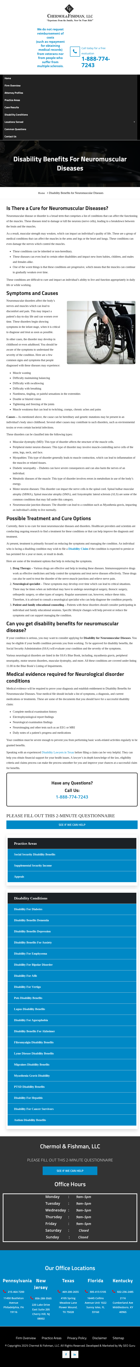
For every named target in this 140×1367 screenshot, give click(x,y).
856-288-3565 (43, 1298)
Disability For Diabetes (28, 909)
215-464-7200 (16, 1292)
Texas (68, 1280)
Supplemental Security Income (33, 865)
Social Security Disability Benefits (34, 854)
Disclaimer (99, 1338)
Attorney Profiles (14, 93)
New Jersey (41, 1284)
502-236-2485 (125, 1292)
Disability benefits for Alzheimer (34, 1031)
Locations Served (14, 122)
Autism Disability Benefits (30, 1120)
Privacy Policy (77, 1338)
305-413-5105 (98, 1292)
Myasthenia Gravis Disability (32, 1075)
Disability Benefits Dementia (31, 920)
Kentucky (123, 1280)
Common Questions (15, 129)
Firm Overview (13, 85)
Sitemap (118, 1338)
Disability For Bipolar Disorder (33, 964)
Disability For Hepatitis (28, 1097)
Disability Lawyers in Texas (58, 752)
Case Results (12, 107)
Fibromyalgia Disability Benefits (34, 1042)
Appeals (19, 876)
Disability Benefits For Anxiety (33, 942)
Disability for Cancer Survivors (34, 1108)
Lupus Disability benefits (29, 1009)
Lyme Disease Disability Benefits (34, 1053)
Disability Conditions (16, 114)
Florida (95, 1280)
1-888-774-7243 (95, 62)
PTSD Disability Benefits (29, 1086)
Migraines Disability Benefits (31, 1064)
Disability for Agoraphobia (31, 1020)
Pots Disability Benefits (28, 998)
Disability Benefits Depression (32, 931)
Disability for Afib (25, 975)
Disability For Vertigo (27, 986)
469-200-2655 (70, 1292)
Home (8, 78)
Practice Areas (12, 100)
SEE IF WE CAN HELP (72, 824)
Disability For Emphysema (30, 953)
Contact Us (10, 136)
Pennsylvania (17, 1280)
